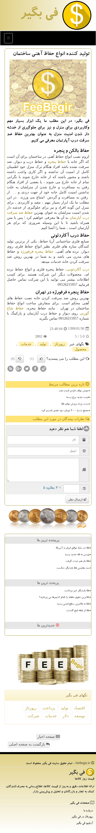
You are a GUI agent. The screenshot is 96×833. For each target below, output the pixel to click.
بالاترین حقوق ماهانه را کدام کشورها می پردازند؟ (64, 597)
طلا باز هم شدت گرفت (77, 561)
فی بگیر (39, 14)
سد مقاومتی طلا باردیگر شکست (73, 568)
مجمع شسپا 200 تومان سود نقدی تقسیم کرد (65, 410)
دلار (65, 716)
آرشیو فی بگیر (84, 823)
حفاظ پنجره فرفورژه (37, 251)
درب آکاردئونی (78, 269)
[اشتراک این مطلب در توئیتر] (26, 368)
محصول (81, 349)
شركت (33, 716)
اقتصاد (79, 708)
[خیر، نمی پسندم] (20, 359)
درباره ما (88, 811)
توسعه (79, 716)
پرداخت (48, 708)
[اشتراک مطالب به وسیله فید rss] (10, 368)
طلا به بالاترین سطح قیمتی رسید (73, 604)
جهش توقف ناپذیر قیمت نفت (74, 391)
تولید (43, 344)
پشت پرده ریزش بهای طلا (75, 404)
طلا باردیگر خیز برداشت (76, 591)
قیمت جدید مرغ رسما (77, 397)
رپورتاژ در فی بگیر (82, 817)
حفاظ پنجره (57, 162)
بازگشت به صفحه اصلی (27, 744)
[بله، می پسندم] (41, 359)
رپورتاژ (60, 344)
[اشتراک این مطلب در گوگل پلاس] (18, 368)
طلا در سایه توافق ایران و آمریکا (72, 548)
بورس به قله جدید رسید (77, 554)
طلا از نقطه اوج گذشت (77, 610)
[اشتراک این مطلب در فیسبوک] (35, 368)
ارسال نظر (75, 499)
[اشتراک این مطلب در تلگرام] (43, 368)
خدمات (26, 344)
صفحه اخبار (46, 737)
